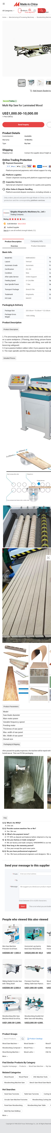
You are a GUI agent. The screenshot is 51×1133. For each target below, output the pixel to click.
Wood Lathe (28, 1052)
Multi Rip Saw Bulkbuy (12, 1111)
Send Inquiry (23, 124)
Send (23, 906)
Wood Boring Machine (10, 1052)
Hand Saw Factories (11, 1094)
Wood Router (9, 1077)
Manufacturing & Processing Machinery (21, 17)
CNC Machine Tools (40, 1077)
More (4, 1115)
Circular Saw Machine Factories (15, 1099)
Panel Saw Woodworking (13, 1105)
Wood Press (28, 1048)
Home (4, 17)
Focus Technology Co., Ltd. (30, 1124)
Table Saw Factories (31, 1094)
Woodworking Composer (11, 1048)
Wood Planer (23, 1077)
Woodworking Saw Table (37, 1105)
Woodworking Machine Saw (14, 1082)
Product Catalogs (35, 1038)
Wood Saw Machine (9, 1043)
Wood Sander (29, 1043)
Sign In (6, 230)
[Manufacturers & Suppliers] (25, 4)
